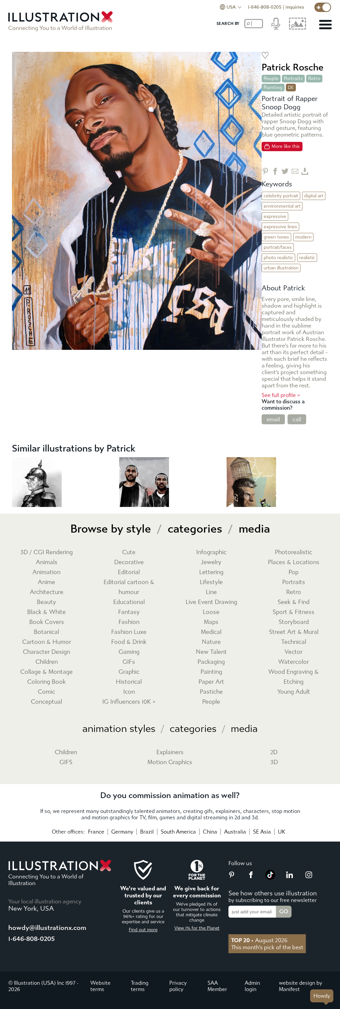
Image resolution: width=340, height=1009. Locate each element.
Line (211, 592)
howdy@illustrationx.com (47, 928)
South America (178, 832)
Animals (46, 562)
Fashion (129, 622)
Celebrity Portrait (281, 196)
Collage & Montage (46, 671)
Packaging (211, 661)
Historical (129, 681)
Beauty (46, 602)
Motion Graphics (169, 762)
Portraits (293, 78)
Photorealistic (293, 552)
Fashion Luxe (128, 632)
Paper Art (211, 681)
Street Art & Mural (293, 632)
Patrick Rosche (292, 67)
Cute (128, 552)
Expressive (275, 216)
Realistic (307, 257)
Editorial (129, 572)
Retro (314, 78)
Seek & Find (293, 602)
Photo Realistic (278, 257)
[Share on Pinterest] (265, 171)
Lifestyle (211, 582)
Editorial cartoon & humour (129, 587)
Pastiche (211, 691)
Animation (46, 572)
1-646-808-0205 (265, 7)
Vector (293, 652)
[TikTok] (270, 877)
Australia (235, 832)
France (96, 832)
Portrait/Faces (278, 247)
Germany (122, 832)
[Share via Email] (295, 171)
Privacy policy (178, 986)
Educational (129, 602)
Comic (46, 691)
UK (281, 832)
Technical (293, 642)
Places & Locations (293, 562)
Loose (211, 612)
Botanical (46, 632)
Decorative (129, 562)
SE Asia (262, 832)
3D (274, 762)
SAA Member (217, 986)
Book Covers (46, 622)
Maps (211, 622)
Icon (129, 691)
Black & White (46, 612)
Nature (211, 642)
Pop (293, 572)
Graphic (129, 671)
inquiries (295, 7)
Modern (303, 237)
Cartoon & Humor (46, 642)
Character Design (46, 652)
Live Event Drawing (211, 602)
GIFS (65, 762)
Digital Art (313, 196)
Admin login (252, 986)
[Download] (304, 171)
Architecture (46, 592)
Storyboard (294, 622)
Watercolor (293, 661)
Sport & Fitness (293, 612)
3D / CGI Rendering (46, 552)
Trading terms (139, 986)
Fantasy (129, 612)
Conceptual (46, 701)
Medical (211, 632)
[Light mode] (323, 7)
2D (274, 752)
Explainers (170, 752)
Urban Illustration (281, 268)
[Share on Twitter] (285, 171)
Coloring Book (46, 681)
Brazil (147, 832)
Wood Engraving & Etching (293, 676)
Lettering (211, 572)
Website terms (100, 986)
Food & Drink (128, 642)
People (271, 78)
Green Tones (276, 237)
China (210, 832)
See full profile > (281, 395)
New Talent (211, 652)
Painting (273, 87)
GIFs (129, 661)
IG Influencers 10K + (129, 701)
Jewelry (211, 562)
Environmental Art (282, 206)
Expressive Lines (280, 227)
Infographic (211, 552)
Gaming (129, 652)
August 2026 (259, 940)
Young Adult (293, 691)
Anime (46, 582)
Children (47, 661)
